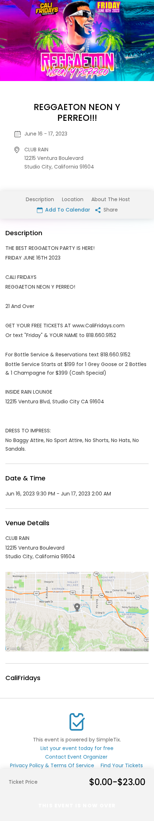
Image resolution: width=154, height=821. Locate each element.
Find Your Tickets (122, 765)
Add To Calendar (67, 209)
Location (72, 199)
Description (40, 199)
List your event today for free (77, 748)
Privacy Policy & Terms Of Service (52, 765)
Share (110, 209)
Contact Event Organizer (76, 756)
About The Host (110, 199)
